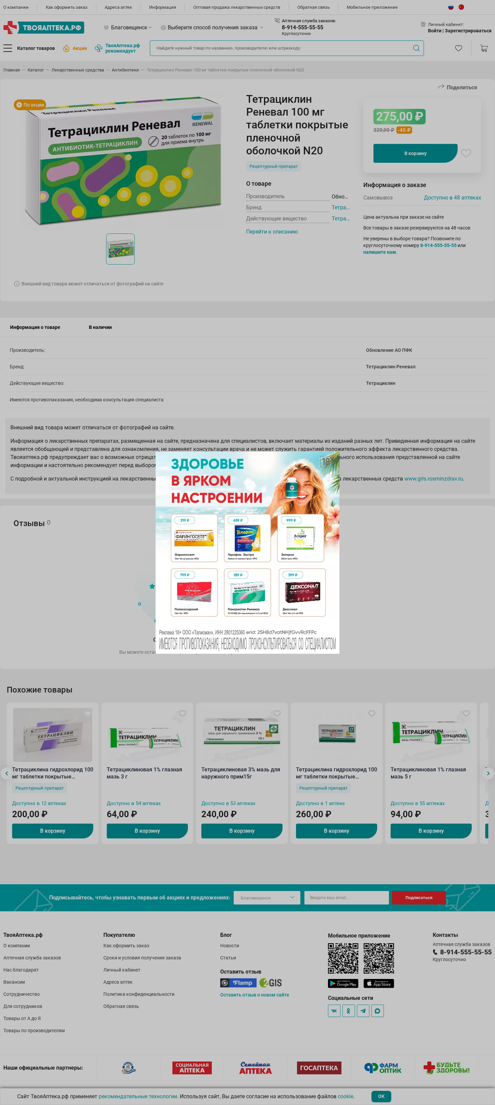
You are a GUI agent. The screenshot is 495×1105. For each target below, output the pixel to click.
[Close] (332, 459)
